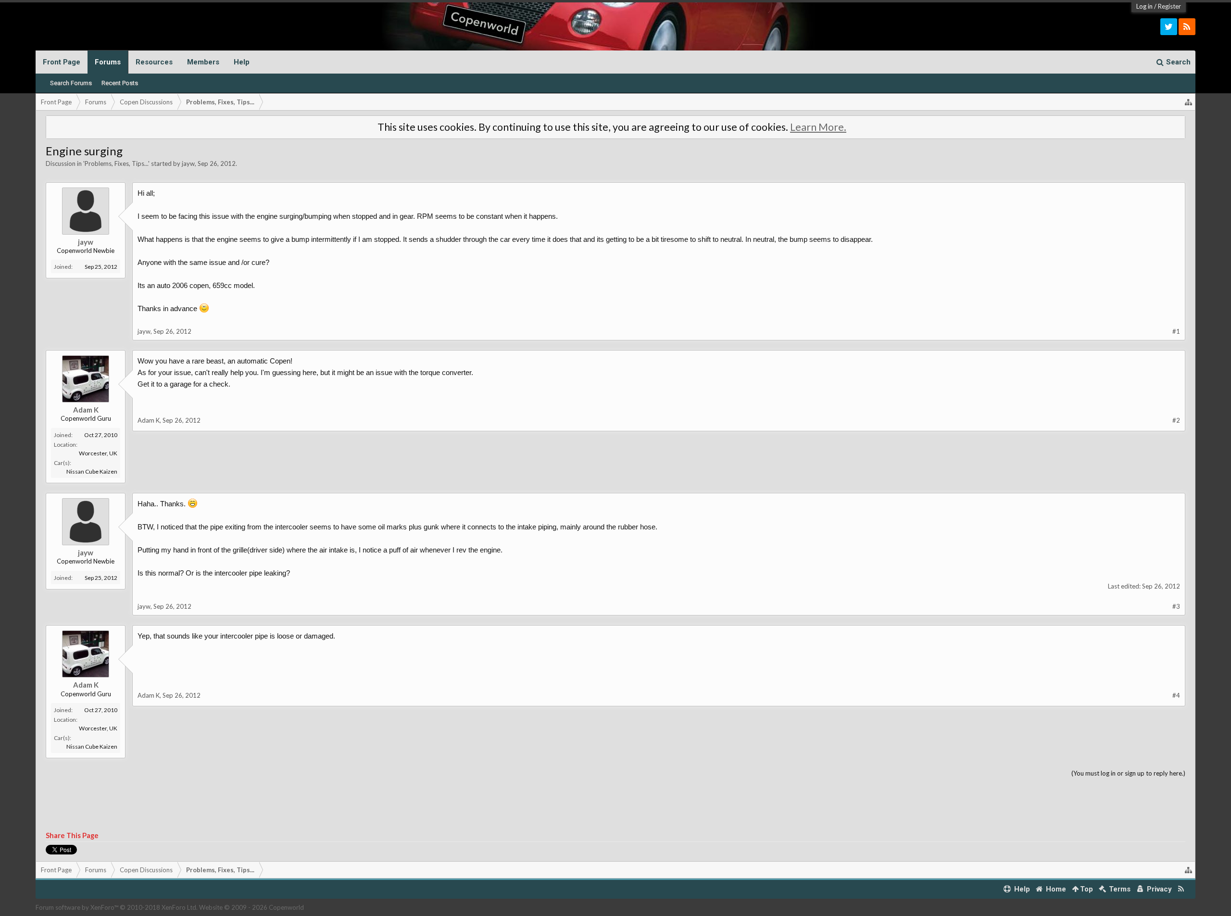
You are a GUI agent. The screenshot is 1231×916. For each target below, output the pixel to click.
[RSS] (1187, 26)
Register (1169, 6)
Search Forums (71, 83)
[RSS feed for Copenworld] (1181, 889)
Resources (154, 62)
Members (203, 62)
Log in (1144, 6)
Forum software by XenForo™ (117, 907)
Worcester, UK (98, 453)
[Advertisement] (615, 805)
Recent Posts (119, 83)
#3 (1176, 606)
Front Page (61, 62)
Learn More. (818, 127)
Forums (108, 62)
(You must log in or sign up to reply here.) (1128, 773)
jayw (188, 163)
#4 (1176, 695)
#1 (1176, 331)
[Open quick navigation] (1189, 102)
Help (242, 62)
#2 (1176, 420)
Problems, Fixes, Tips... (116, 163)
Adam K (86, 409)
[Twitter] (1168, 26)
